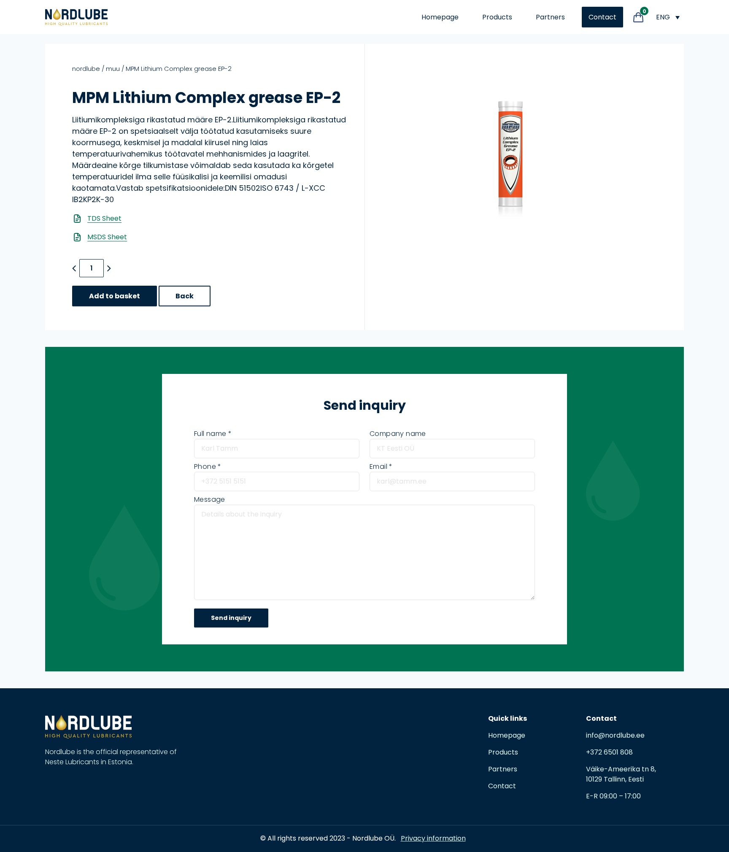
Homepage (440, 17)
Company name (398, 433)
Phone (205, 466)
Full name (210, 433)
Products (497, 17)
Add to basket (114, 296)
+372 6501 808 (609, 752)
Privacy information (433, 838)
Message (209, 499)
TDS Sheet (104, 218)
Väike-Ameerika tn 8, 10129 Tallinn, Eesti (621, 774)
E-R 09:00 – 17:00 (613, 796)
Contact (602, 17)
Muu (113, 69)
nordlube (86, 69)
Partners (550, 17)
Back (185, 296)
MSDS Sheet (107, 237)
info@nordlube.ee (615, 735)
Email (378, 466)
